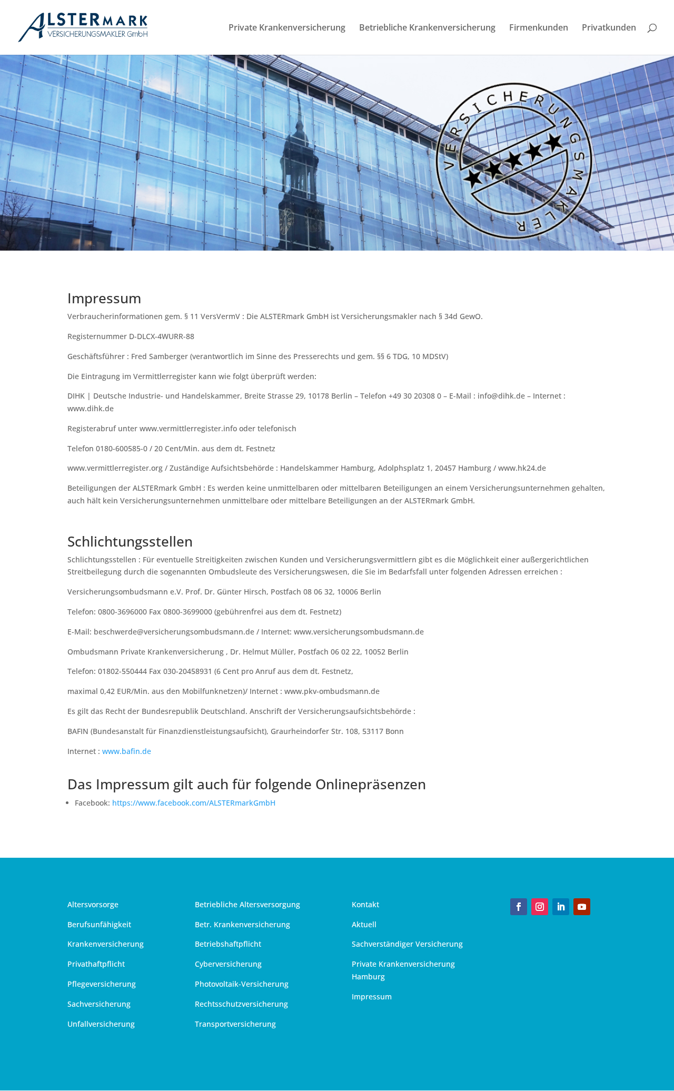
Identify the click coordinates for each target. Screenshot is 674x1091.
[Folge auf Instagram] (539, 906)
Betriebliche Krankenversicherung (427, 28)
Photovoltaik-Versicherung (242, 984)
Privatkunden (609, 28)
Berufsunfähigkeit (99, 924)
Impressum (372, 996)
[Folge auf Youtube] (581, 906)
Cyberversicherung (228, 964)
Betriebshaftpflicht (228, 944)
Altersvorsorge (92, 904)
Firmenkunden (538, 28)
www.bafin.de (126, 751)
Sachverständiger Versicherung (407, 944)
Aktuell (364, 924)
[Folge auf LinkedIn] (560, 906)
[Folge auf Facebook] (518, 906)
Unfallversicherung (101, 1024)
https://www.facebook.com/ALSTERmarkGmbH (193, 803)
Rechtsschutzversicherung (241, 1004)
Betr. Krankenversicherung (242, 924)
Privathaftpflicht (96, 964)
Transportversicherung (235, 1024)
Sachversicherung (99, 1004)
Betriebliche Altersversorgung (247, 904)
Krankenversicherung (105, 944)
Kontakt (365, 904)
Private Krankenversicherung (287, 28)
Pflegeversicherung (101, 984)
